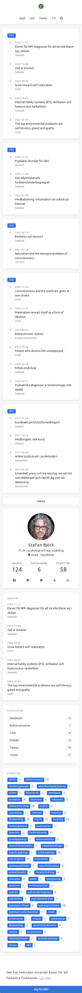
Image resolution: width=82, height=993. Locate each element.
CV (54, 18)
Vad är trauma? (24, 68)
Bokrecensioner (26, 338)
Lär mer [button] (45, 978)
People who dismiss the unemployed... (40, 351)
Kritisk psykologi (25, 368)
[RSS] (68, 580)
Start (22, 18)
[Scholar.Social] (28, 580)
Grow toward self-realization (33, 85)
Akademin (21, 460)
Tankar (19, 55)
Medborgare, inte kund (30, 439)
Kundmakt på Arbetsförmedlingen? (37, 422)
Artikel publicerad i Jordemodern (36, 456)
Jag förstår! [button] (41, 989)
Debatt (19, 165)
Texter (43, 18)
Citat (18, 89)
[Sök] (61, 18)
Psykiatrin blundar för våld (32, 161)
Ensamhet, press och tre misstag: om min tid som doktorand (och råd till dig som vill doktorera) (43, 478)
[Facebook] (14, 580)
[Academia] (54, 580)
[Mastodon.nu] (41, 580)
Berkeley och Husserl (29, 236)
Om (32, 18)
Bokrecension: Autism (29, 334)
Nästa (41, 501)
